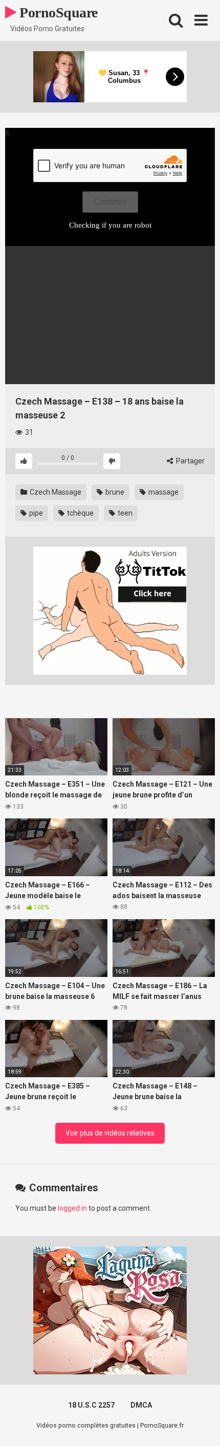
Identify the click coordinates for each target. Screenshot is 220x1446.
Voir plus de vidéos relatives (110, 1133)
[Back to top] (201, 1425)
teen (124, 513)
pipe (35, 513)
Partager (189, 461)
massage (163, 492)
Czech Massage (54, 492)
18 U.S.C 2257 (91, 1405)
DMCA (141, 1405)
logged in (72, 1208)
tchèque (79, 513)
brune (114, 492)
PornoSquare (57, 12)
